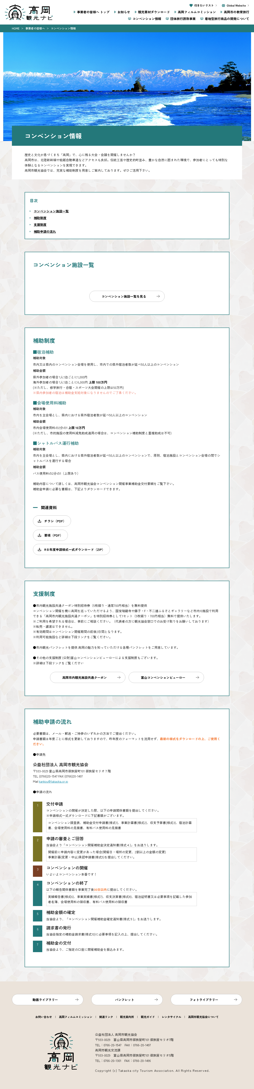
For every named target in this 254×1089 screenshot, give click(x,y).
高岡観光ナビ (29, 12)
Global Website (236, 5)
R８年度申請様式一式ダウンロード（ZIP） (74, 549)
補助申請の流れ (45, 231)
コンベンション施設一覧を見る (124, 296)
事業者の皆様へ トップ (93, 11)
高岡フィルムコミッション (197, 11)
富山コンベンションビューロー (163, 677)
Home (15, 28)
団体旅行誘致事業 (183, 18)
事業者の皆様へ (35, 28)
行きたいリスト (204, 5)
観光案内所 (127, 1017)
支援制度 (40, 224)
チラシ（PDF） (55, 521)
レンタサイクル (171, 1017)
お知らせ (123, 11)
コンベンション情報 (147, 18)
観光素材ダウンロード (154, 11)
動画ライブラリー (45, 999)
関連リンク (106, 1017)
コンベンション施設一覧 (51, 211)
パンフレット (124, 999)
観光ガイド (148, 1017)
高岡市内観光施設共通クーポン (84, 677)
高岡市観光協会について (203, 1017)
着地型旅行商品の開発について (227, 18)
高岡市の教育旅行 (236, 11)
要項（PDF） (53, 535)
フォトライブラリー (204, 999)
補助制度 (40, 217)
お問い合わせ (43, 1017)
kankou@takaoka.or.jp (53, 781)
